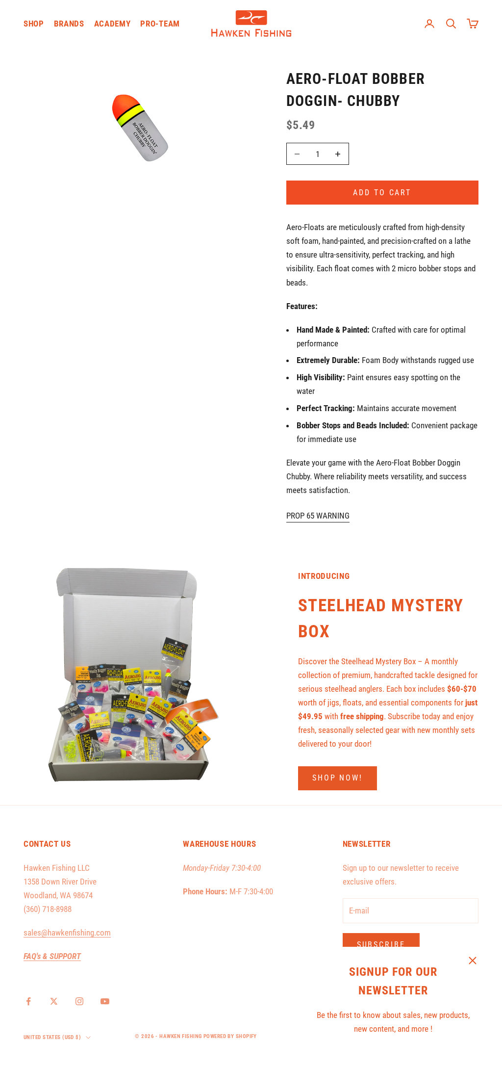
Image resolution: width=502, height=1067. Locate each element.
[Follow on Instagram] (79, 1001)
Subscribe (381, 944)
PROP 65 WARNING (318, 515)
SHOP (34, 23)
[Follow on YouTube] (105, 1001)
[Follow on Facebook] (28, 1001)
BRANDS (69, 23)
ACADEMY (112, 23)
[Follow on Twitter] (54, 1001)
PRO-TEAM (159, 23)
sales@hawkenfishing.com (67, 932)
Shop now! (337, 777)
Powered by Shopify (230, 1036)
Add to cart (382, 192)
